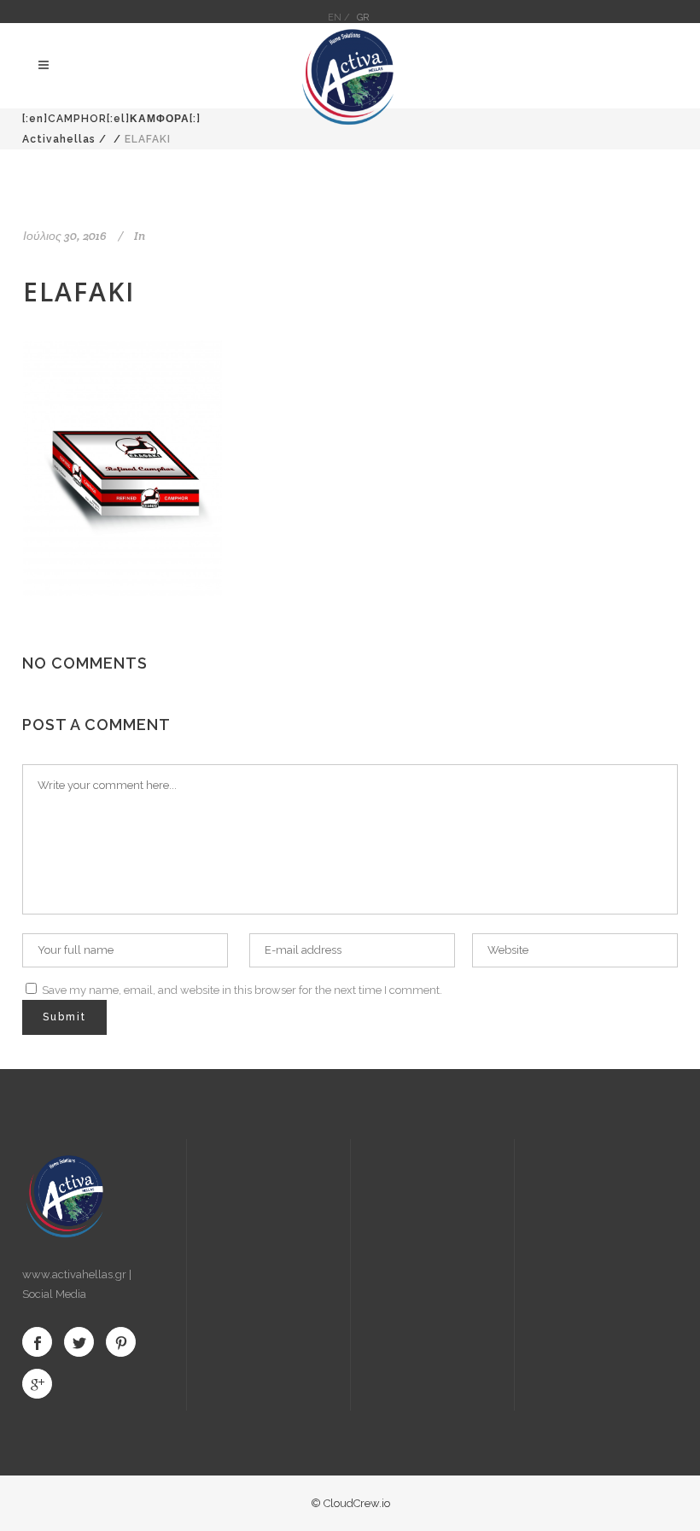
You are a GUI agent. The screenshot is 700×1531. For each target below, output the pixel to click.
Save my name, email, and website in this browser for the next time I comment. (242, 990)
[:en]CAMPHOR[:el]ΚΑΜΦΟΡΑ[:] (111, 119)
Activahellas (59, 139)
